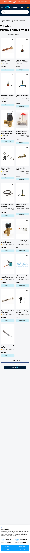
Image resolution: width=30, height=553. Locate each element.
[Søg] (4, 12)
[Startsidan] (11, 7)
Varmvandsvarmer (19, 20)
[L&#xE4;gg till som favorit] (12, 40)
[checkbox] (2, 539)
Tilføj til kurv (8, 70)
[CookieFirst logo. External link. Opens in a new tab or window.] (1, 528)
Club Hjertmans (14, 1)
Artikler (3, 20)
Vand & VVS (9, 20)
